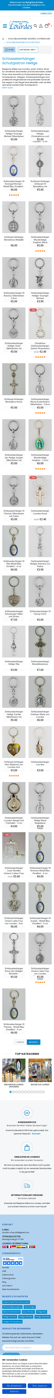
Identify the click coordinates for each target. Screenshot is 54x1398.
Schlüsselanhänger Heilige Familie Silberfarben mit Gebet (14, 715)
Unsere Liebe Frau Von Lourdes (16, 1302)
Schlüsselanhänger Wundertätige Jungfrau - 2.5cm (40, 457)
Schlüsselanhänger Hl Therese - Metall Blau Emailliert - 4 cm (13, 1027)
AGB (4, 1271)
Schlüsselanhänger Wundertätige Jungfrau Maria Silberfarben (40, 241)
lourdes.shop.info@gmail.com (15, 1232)
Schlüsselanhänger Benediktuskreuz (40, 662)
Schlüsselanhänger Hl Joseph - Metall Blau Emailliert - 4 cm (40, 921)
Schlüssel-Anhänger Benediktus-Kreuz (13, 400)
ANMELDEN (46, 13)
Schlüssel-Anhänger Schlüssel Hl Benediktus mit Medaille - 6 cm (40, 185)
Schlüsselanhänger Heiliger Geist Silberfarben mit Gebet (14, 347)
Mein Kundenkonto (11, 1289)
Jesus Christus (28, 1312)
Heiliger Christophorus (12, 1321)
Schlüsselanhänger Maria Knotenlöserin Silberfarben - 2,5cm (40, 402)
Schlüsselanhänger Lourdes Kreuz (40, 512)
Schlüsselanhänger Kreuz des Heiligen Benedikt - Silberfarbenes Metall (14, 972)
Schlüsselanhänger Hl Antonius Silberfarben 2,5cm (13, 295)
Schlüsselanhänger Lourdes (40, 763)
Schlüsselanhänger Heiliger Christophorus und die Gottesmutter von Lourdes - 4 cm (40, 136)
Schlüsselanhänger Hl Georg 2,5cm (40, 612)
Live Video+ (7, 1285)
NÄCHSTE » (33, 1042)
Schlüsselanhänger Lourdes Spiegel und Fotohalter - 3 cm (14, 820)
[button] (35, 26)
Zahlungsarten (9, 1278)
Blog (4, 1282)
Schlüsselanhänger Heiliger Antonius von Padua (40, 564)
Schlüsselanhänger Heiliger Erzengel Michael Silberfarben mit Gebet (14, 135)
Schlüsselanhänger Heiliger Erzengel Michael (40, 295)
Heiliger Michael (25, 1316)
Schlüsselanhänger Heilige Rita (14, 662)
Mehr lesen (7, 87)
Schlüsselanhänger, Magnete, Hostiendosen (29, 38)
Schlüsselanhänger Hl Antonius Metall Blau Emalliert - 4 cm (40, 870)
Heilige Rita (41, 1312)
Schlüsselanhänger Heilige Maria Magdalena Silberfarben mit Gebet (40, 823)
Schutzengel (30, 1307)
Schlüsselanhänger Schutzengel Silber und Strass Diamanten (14, 615)
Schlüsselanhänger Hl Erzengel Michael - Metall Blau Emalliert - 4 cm (13, 185)
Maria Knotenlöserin (11, 1312)
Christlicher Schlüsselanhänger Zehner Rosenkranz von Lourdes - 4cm (40, 347)
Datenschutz (8, 1274)
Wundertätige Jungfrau (12, 1307)
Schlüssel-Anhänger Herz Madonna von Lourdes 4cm (13, 764)
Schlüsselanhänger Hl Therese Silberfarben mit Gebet (13, 513)
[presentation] (3, 1076)
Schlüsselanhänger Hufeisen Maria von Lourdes (40, 714)
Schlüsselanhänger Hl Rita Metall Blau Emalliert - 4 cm (13, 564)
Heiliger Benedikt (42, 1316)
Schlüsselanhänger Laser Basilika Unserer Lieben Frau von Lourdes (14, 872)
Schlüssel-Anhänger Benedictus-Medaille (14, 238)
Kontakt (36, 1134)
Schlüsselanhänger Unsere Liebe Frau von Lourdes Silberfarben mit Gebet (40, 973)
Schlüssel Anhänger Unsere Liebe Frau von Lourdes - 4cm (13, 921)
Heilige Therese (9, 1316)
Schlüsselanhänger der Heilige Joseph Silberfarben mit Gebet (14, 459)
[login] (41, 25)
